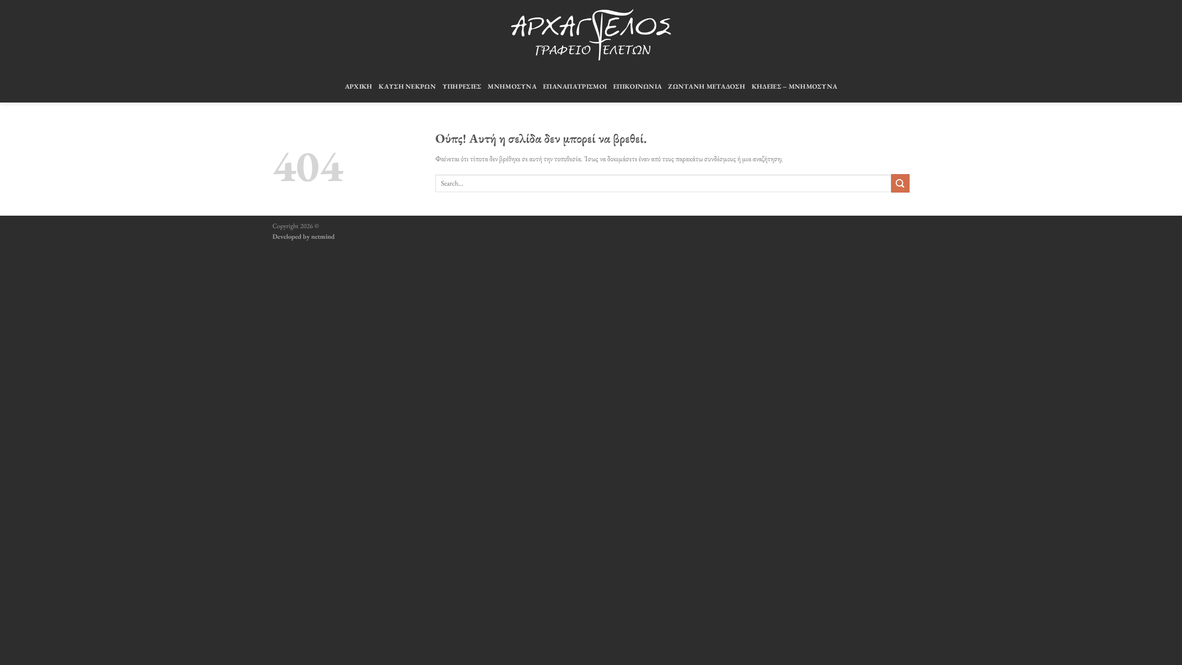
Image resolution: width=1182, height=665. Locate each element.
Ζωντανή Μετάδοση (706, 86)
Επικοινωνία (637, 86)
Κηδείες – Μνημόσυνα (794, 86)
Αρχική (359, 86)
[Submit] (900, 183)
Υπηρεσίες (462, 86)
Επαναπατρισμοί (575, 86)
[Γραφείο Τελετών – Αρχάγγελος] (591, 35)
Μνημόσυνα (512, 86)
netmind (323, 236)
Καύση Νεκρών (407, 86)
